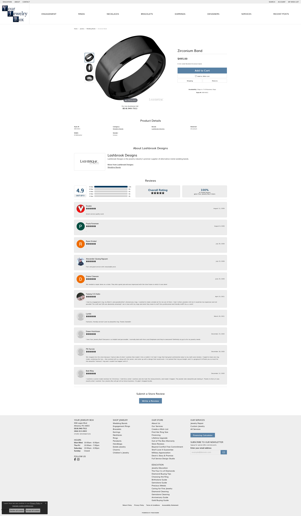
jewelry (82, 29)
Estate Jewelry (119, 446)
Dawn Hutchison (93, 331)
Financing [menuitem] (156, 434)
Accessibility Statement (170, 505)
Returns (215, 81)
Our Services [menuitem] (157, 426)
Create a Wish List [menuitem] (160, 429)
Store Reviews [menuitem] (158, 443)
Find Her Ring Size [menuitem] (160, 432)
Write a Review (150, 400)
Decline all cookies (17, 510)
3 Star (91, 191)
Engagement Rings (121, 426)
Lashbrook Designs (158, 129)
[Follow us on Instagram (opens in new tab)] (78, 459)
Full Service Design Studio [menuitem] (163, 458)
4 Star (91, 189)
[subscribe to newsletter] (224, 452)
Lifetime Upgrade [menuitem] (159, 437)
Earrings (180, 13)
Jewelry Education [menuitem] (160, 467)
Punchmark (155, 513)
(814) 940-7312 (130, 108)
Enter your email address (200, 448)
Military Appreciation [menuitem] (161, 452)
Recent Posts (281, 13)
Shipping (190, 81)
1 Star (91, 196)
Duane (89, 206)
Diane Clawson (92, 276)
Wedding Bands (91, 29)
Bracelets (147, 13)
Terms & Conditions (153, 505)
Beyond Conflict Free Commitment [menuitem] (167, 446)
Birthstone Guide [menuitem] (159, 479)
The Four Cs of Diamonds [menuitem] (163, 470)
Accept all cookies (33, 510)
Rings (81, 13)
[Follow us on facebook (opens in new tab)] (75, 459)
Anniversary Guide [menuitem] (160, 497)
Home (75, 29)
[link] (17, 2)
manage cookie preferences (22, 506)
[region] (130, 68)
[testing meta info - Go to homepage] (14, 14)
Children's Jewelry (121, 452)
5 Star (91, 187)
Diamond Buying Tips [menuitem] (161, 473)
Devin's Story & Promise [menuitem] (162, 455)
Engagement (49, 13)
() (130, 187)
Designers (213, 13)
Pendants (117, 440)
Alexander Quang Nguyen (97, 258)
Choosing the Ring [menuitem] (160, 476)
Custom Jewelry (197, 426)
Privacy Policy (139, 505)
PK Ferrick (90, 349)
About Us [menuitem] (156, 423)
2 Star (91, 194)
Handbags (117, 443)
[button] (7, 2)
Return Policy (127, 505)
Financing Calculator (202, 435)
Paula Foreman (92, 223)
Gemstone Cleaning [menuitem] (161, 494)
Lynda (88, 313)
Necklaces (113, 13)
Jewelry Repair (196, 423)
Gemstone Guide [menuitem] (159, 482)
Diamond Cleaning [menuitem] (160, 491)
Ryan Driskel (91, 241)
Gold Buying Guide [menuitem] (160, 500)
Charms (116, 449)
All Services (195, 429)
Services (246, 13)
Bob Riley (90, 371)
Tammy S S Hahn (93, 294)
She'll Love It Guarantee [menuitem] (162, 449)
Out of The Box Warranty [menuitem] (163, 440)
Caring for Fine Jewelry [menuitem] (162, 488)
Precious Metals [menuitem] (159, 485)
